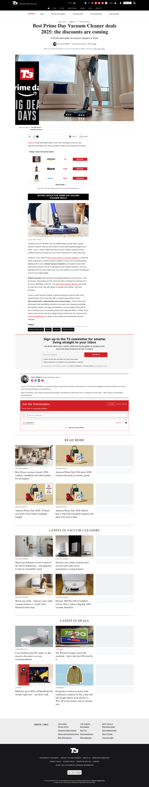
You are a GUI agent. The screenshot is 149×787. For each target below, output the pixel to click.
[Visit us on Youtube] (96, 3)
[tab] (28, 422)
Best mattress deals (109, 730)
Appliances (72, 22)
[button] (58, 159)
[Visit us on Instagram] (99, 3)
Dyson (35, 250)
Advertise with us (84, 761)
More (97, 8)
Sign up (124, 404)
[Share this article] (30, 136)
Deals (42, 14)
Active (62, 8)
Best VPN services (65, 738)
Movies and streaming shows (68, 734)
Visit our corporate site (98, 780)
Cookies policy (69, 761)
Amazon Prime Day (36, 329)
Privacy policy (55, 761)
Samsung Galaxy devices (67, 730)
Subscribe (127, 3)
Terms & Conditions (75, 366)
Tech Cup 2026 (114, 14)
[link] (37, 159)
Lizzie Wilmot (65, 44)
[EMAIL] (39, 380)
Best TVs (83, 730)
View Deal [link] (80, 159)
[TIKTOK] (43, 380)
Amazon (31, 143)
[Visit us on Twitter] (89, 3)
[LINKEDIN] (36, 380)
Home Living (72, 8)
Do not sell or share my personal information (74, 765)
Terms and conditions (100, 758)
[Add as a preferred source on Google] (74, 772)
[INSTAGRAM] (32, 380)
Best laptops (84, 727)
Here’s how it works (99, 49)
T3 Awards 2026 (78, 14)
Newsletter (85, 136)
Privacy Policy (88, 366)
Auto (90, 8)
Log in (119, 404)
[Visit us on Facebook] (85, 3)
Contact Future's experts (70, 758)
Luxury (82, 8)
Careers (96, 761)
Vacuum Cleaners (84, 22)
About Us (86, 758)
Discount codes (107, 738)
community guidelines (40, 408)
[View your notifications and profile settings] (121, 3)
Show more (59, 185)
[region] (74, 414)
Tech (54, 8)
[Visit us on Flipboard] (102, 3)
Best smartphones (86, 734)
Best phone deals (108, 727)
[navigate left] (16, 127)
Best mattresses (86, 738)
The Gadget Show (96, 14)
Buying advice (36, 127)
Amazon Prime (68, 329)
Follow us (74, 136)
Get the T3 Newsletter (58, 14)
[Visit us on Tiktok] (106, 3)
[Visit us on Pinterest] (92, 3)
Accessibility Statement (49, 758)
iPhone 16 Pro (63, 727)
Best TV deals (107, 734)
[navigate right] (132, 127)
